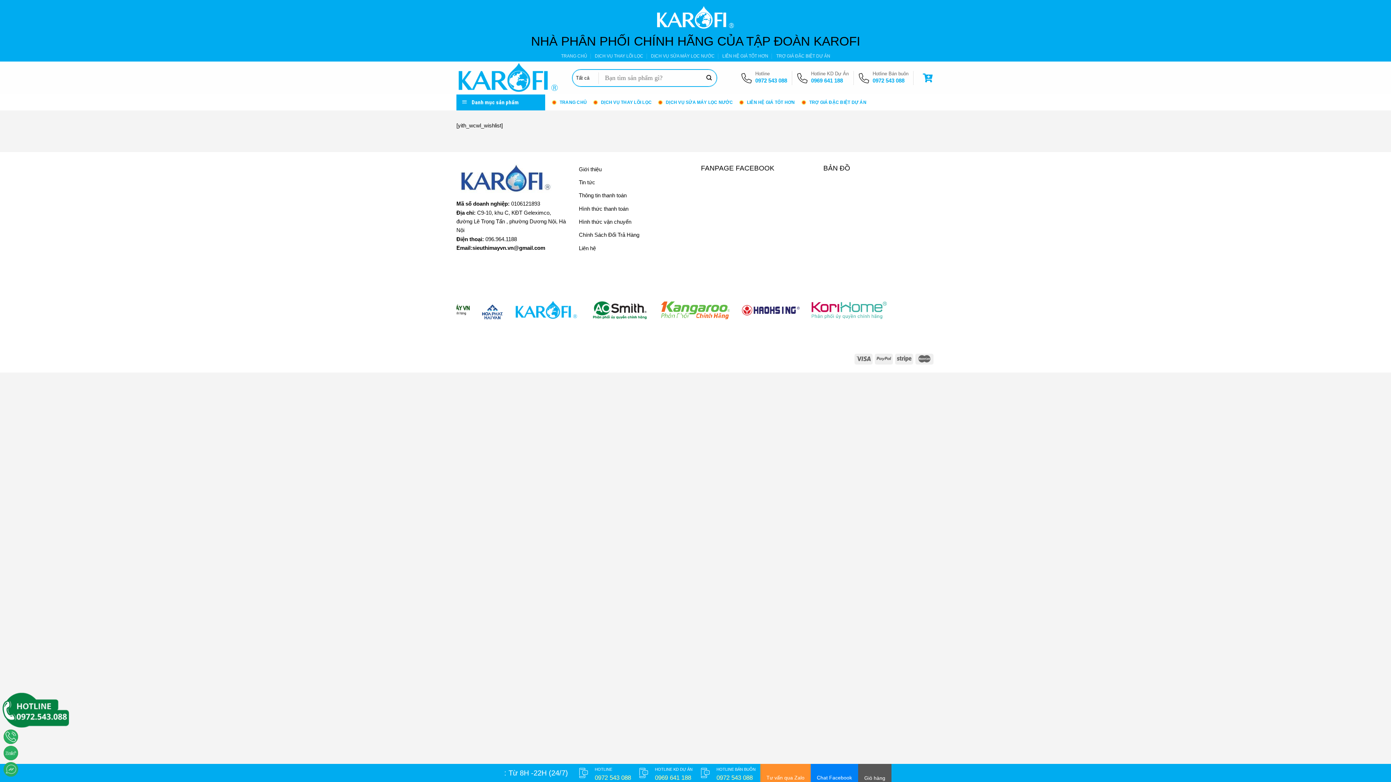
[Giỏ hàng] (929, 78)
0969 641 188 (827, 80)
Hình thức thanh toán (603, 209)
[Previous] (475, 314)
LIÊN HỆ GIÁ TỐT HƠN (745, 56)
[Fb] (11, 769)
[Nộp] (709, 78)
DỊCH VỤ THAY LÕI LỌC (619, 56)
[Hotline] (11, 737)
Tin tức (587, 182)
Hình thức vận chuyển (605, 222)
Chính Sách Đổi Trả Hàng (609, 235)
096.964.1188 (501, 239)
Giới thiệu (590, 169)
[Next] (915, 314)
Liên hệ (587, 248)
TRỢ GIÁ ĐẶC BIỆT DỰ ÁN (803, 56)
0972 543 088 (771, 80)
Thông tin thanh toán (603, 195)
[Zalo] (11, 753)
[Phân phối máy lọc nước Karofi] (508, 78)
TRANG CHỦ (574, 56)
